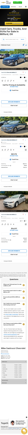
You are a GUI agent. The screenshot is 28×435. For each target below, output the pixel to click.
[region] (14, 165)
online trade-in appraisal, (11, 314)
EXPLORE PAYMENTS (14, 102)
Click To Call (14, 105)
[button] (5, 6)
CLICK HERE (14, 23)
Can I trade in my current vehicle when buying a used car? (11, 304)
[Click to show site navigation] (26, 7)
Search (22, 39)
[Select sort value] (26, 45)
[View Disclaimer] (14, 80)
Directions (13, 6)
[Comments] (26, 81)
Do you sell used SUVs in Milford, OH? (11, 298)
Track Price (15, 90)
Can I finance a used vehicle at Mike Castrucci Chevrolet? (12, 324)
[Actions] (25, 72)
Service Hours (5, 380)
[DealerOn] (4, 426)
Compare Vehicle (8, 112)
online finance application (10, 334)
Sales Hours (4, 361)
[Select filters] (23, 45)
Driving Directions (5, 353)
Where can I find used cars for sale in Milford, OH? (12, 285)
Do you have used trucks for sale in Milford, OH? (12, 291)
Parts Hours (4, 382)
